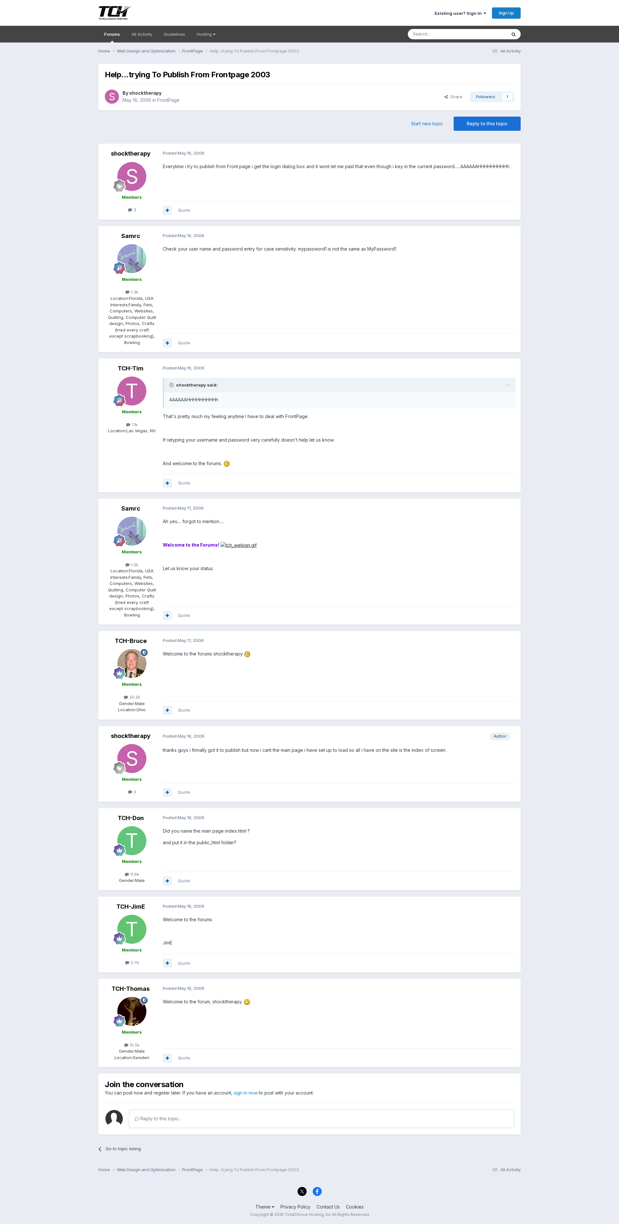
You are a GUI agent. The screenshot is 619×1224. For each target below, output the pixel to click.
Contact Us (328, 1207)
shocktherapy (145, 93)
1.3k (134, 291)
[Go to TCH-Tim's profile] (131, 391)
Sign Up (506, 12)
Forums (112, 34)
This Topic (487, 34)
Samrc (130, 236)
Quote (184, 210)
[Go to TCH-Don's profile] (131, 840)
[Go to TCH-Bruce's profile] (131, 663)
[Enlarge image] (239, 545)
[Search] (513, 34)
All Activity (142, 34)
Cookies (355, 1207)
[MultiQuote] (167, 210)
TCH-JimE (130, 906)
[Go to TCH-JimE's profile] (131, 929)
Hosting (205, 34)
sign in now (246, 1092)
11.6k (134, 874)
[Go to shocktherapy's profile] (112, 97)
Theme (263, 1207)
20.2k (134, 697)
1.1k (134, 424)
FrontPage (168, 100)
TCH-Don (131, 818)
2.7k (134, 962)
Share (455, 96)
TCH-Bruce (131, 640)
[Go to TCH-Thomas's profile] (131, 1011)
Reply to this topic (487, 123)
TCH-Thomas (131, 988)
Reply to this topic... (160, 1118)
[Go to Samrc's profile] (131, 258)
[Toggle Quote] (172, 384)
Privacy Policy (295, 1207)
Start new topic (427, 123)
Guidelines (174, 34)
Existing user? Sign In (459, 13)
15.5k (134, 1044)
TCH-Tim (130, 368)
